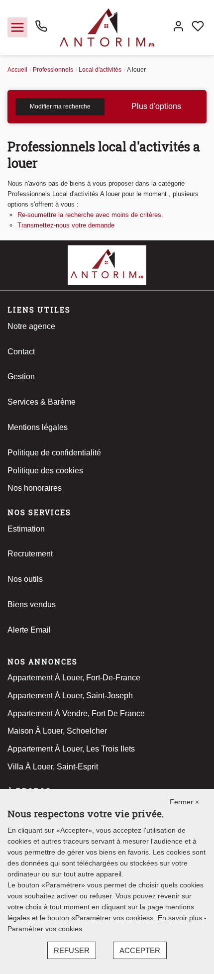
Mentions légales (37, 427)
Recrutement (30, 553)
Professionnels (53, 69)
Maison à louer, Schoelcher (57, 731)
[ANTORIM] (107, 26)
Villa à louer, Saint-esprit (52, 766)
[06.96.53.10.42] (41, 29)
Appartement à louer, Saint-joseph (70, 695)
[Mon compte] (178, 27)
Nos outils (25, 579)
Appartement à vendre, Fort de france (76, 713)
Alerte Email (29, 630)
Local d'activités (100, 69)
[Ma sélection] (198, 27)
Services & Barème (41, 402)
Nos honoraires (34, 488)
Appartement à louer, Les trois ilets (71, 749)
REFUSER (72, 950)
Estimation (26, 529)
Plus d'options (156, 106)
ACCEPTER (139, 950)
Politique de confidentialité (54, 452)
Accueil (17, 69)
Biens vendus (31, 604)
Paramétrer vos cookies (44, 929)
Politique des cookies (45, 470)
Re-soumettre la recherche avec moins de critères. (90, 214)
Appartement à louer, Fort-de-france (73, 677)
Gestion (21, 376)
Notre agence (31, 326)
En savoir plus (181, 918)
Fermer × (184, 802)
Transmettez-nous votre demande (65, 225)
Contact (21, 351)
